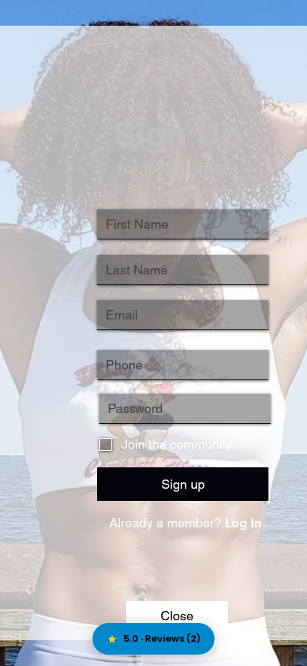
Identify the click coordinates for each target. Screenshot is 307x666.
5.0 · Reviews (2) (162, 638)
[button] (177, 615)
